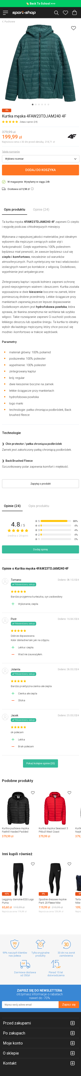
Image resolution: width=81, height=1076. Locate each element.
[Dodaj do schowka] (73, 28)
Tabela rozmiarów (11, 151)
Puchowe (10, 21)
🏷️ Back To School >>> (40, 3)
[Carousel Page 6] (48, 104)
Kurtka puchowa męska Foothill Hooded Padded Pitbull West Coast (15, 831)
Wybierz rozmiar (14, 158)
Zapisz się (68, 1004)
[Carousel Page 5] (45, 104)
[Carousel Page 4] (42, 104)
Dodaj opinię (40, 549)
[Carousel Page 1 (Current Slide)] (32, 104)
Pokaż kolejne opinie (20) (40, 763)
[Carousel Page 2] (36, 104)
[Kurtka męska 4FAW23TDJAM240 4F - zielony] (40, 63)
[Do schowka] (33, 793)
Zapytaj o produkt (40, 483)
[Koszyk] (74, 12)
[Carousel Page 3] (39, 104)
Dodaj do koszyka (40, 170)
